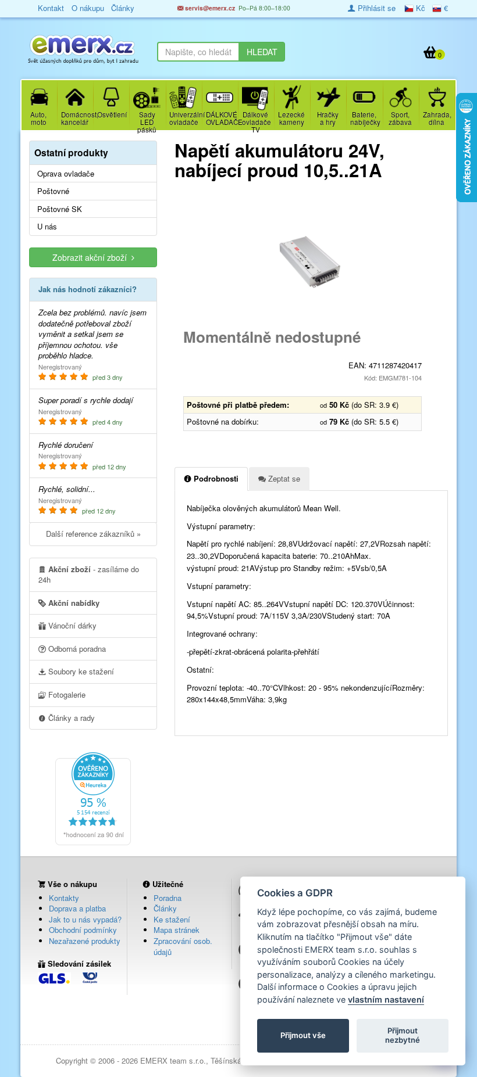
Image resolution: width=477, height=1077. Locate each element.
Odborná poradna (76, 648)
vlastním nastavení (386, 999)
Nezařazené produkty (84, 940)
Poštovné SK (59, 209)
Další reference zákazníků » (93, 533)
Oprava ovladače (65, 173)
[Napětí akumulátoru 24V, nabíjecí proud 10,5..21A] (311, 262)
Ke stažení (172, 919)
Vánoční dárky (71, 625)
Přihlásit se (375, 7)
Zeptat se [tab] (283, 478)
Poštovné (53, 191)
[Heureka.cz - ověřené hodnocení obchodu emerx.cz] (93, 797)
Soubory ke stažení (80, 671)
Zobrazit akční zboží (91, 257)
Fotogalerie (66, 694)
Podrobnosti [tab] (214, 478)
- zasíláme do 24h (88, 574)
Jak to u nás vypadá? (85, 919)
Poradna (167, 897)
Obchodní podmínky (83, 929)
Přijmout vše (303, 1035)
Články (165, 908)
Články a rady (70, 717)
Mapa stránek (177, 929)
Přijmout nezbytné (402, 1035)
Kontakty (64, 897)
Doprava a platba (77, 908)
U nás (47, 226)
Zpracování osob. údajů (183, 946)
